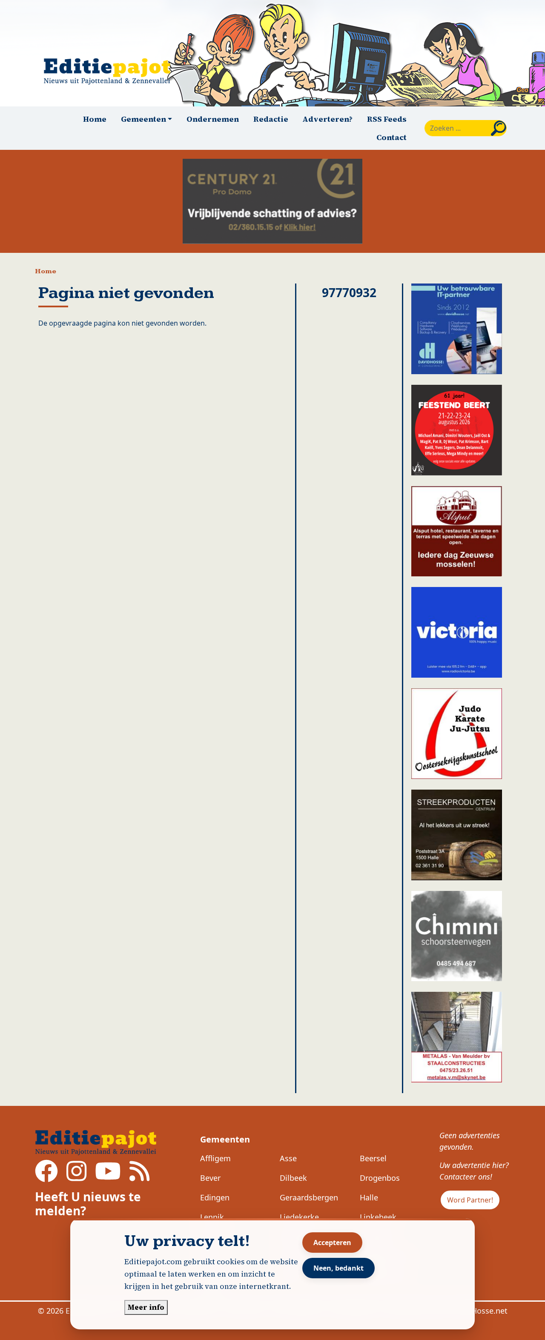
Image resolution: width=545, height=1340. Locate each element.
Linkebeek (378, 1217)
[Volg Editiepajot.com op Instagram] (76, 1177)
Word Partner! (470, 1200)
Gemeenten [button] (143, 119)
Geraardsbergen (309, 1197)
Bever (210, 1178)
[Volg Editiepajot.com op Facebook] (46, 1177)
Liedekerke (299, 1217)
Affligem (215, 1158)
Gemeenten (225, 1139)
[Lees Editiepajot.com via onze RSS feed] (139, 1177)
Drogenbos (380, 1178)
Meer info (146, 1307)
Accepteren (332, 1242)
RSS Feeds (387, 119)
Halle (369, 1197)
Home (94, 119)
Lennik (212, 1217)
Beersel (373, 1158)
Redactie (270, 119)
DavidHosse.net (479, 1311)
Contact (391, 137)
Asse (288, 1158)
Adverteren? (327, 119)
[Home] (110, 71)
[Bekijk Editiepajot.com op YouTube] (108, 1177)
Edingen (214, 1197)
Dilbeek (293, 1178)
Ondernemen (212, 119)
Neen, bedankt (338, 1268)
